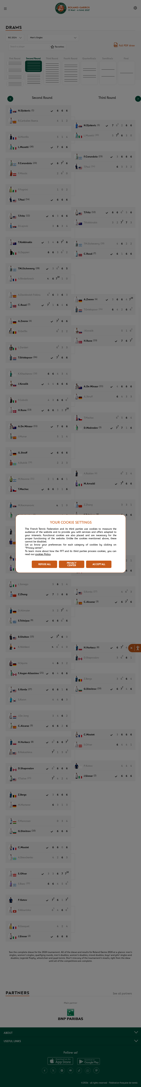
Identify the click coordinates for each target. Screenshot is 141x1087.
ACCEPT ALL (99, 564)
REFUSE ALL (44, 564)
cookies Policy (42, 554)
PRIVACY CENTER (71, 564)
